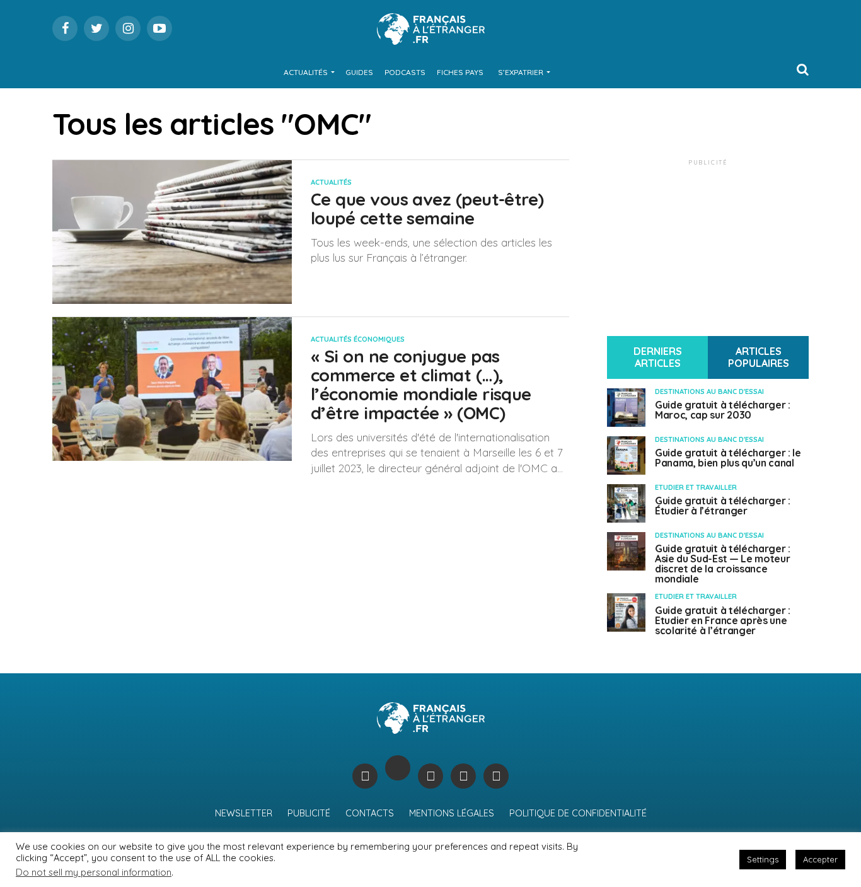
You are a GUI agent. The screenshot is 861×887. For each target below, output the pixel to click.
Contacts (369, 813)
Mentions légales (451, 813)
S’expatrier (520, 72)
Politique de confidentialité (578, 813)
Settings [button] (762, 859)
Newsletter (243, 813)
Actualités (306, 72)
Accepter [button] (820, 859)
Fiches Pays (460, 72)
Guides (359, 72)
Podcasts (404, 72)
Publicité (308, 813)
